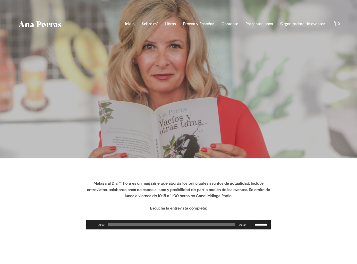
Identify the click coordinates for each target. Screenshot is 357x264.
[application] (178, 224)
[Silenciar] (250, 224)
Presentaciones (259, 23)
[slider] (261, 224)
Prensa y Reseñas (198, 23)
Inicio (130, 23)
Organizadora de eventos (302, 23)
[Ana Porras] (40, 23)
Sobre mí (150, 23)
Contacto (229, 23)
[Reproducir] (92, 224)
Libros (170, 23)
